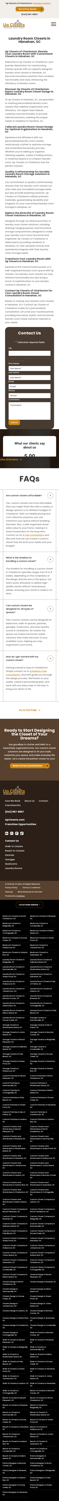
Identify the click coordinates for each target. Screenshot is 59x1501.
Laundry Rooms (13, 868)
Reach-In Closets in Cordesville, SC (11, 1449)
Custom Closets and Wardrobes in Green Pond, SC (43, 1147)
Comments (14, 399)
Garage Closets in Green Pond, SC (14, 1062)
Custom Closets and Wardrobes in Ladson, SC (14, 1174)
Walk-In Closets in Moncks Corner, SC (41, 1333)
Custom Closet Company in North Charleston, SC (42, 1210)
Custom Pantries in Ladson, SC (15, 1120)
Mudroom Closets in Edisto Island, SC (42, 931)
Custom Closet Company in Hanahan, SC (42, 1239)
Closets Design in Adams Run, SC (16, 1319)
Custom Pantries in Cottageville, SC (11, 1091)
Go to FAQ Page (28, 710)
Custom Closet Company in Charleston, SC (42, 1261)
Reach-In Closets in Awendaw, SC (38, 1442)
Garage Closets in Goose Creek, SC (41, 1055)
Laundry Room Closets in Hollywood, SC (14, 982)
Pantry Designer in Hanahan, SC (15, 1493)
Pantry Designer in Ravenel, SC (14, 1471)
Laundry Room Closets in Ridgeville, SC (14, 960)
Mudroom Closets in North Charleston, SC (14, 917)
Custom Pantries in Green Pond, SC (14, 1106)
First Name (14, 363)
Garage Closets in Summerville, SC (38, 1019)
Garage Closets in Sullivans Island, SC (15, 1048)
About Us (29, 800)
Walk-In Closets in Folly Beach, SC (13, 1362)
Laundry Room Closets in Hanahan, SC (41, 975)
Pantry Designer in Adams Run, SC (14, 1478)
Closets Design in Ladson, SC (15, 1311)
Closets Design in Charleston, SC (16, 1326)
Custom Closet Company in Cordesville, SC (15, 1268)
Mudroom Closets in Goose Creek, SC (15, 939)
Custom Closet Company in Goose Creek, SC (42, 1232)
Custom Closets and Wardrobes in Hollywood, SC (42, 1157)
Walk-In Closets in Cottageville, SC (11, 1391)
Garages (10, 859)
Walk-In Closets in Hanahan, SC (42, 1370)
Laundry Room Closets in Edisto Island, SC (14, 1011)
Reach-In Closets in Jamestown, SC (11, 1435)
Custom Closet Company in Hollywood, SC (15, 1246)
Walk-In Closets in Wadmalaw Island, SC (12, 1355)
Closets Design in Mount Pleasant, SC (40, 1275)
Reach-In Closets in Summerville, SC (11, 1413)
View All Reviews (9, 459)
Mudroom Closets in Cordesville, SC (39, 924)
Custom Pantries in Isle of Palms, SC (14, 1113)
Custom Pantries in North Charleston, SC (41, 1077)
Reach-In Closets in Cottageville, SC (38, 1449)
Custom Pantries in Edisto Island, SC (41, 1091)
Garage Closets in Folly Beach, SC (13, 1055)
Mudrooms (11, 863)
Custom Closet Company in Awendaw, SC (15, 1261)
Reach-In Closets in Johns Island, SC (41, 1435)
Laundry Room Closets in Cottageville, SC (41, 1004)
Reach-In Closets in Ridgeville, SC (38, 1406)
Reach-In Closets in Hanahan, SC (16, 1428)
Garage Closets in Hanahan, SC (42, 1062)
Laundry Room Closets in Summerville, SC (14, 968)
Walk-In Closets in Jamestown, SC (11, 1377)
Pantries (9, 855)
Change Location (42, 3)
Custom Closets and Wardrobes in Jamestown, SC (14, 1165)
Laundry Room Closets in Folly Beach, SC (43, 1011)
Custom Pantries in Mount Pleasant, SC (14, 1077)
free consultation (34, 535)
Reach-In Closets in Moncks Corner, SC (42, 1391)
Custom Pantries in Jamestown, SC (38, 1113)
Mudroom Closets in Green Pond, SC (42, 939)
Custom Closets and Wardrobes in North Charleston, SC (39, 1129)
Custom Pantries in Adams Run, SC (42, 1120)
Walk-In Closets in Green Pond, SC (14, 1370)
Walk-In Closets (14, 846)
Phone (12, 390)
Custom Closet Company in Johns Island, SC (15, 1253)
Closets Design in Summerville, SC (10, 1290)
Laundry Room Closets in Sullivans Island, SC (41, 960)
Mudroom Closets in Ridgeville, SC (12, 924)
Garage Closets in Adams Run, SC (41, 1069)
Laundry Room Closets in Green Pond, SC (14, 975)
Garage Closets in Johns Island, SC (14, 1033)
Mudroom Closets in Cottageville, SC (12, 931)
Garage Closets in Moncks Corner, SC (42, 1033)
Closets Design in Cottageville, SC (10, 1333)
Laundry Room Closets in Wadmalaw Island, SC (41, 968)
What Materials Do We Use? (30, 892)
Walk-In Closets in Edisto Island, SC (41, 1355)
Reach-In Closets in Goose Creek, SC (14, 1420)
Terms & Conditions (31, 887)
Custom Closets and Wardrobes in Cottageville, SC (42, 1192)
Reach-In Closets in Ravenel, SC (15, 1406)
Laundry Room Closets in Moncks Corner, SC (14, 997)
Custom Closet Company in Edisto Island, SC (15, 1275)
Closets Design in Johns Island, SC (40, 1304)
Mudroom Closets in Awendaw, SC (39, 953)
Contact (43, 800)
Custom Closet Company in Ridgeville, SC (42, 1217)
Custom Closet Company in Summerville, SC (42, 1224)
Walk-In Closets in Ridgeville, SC (15, 1348)
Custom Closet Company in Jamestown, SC (42, 1246)
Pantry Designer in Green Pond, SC (41, 1486)
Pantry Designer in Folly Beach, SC (40, 1478)
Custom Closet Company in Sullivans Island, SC (15, 1224)
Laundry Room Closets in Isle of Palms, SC (42, 982)
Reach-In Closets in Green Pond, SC (41, 1420)
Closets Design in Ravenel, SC (43, 1282)
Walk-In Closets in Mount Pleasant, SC (14, 1341)
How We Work (12, 800)
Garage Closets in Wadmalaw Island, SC (12, 1026)
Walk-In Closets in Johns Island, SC (41, 1377)
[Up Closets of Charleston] (16, 24)
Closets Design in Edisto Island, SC (40, 1290)
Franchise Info (13, 805)
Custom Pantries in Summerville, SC (11, 1084)
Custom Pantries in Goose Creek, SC (42, 1098)
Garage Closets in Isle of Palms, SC (41, 1026)
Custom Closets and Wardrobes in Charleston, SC (15, 1191)
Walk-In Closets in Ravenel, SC (42, 1341)
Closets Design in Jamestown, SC (10, 1304)
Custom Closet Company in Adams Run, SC (42, 1253)
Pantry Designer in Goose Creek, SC (14, 1486)
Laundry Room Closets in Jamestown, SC (14, 989)
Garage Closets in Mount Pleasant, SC (14, 1040)
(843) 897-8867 (29, 14)
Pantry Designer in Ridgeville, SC (42, 1471)
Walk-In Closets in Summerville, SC (38, 1348)
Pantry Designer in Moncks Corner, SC (14, 1464)
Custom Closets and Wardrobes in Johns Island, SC (42, 1165)
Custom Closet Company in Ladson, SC (42, 1200)
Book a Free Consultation (27, 765)
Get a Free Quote (27, 9)
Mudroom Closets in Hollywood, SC (12, 946)
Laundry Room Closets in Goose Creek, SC (14, 1019)
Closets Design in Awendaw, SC (42, 1319)
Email (12, 381)
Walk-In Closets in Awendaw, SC (43, 1384)
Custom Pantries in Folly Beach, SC (13, 1098)
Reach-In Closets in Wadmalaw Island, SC (40, 1413)
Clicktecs (20, 896)
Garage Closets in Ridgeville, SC (42, 1040)
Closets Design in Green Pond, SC (40, 1297)
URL (10, 348)
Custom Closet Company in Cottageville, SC (42, 1268)
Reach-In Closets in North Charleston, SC (41, 1399)
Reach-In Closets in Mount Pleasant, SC (14, 1399)
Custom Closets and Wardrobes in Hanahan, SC (15, 1157)
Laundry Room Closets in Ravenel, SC (41, 997)
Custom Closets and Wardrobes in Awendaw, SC (42, 1183)
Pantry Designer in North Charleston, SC (41, 1464)
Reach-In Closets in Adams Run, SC (15, 1442)
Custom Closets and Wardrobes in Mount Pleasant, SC (12, 1129)
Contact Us (12, 841)
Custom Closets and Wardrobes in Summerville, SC (42, 1138)
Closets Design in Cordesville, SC (43, 1326)
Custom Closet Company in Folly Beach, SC (15, 1232)
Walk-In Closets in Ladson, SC (16, 1383)
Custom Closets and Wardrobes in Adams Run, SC (16, 1183)
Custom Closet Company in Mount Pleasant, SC (15, 1210)
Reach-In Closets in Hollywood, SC (38, 1428)
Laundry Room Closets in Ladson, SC (41, 989)
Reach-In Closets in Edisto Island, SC (14, 1457)
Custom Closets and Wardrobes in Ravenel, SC (14, 1137)
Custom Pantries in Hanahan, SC (43, 1106)
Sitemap (9, 892)
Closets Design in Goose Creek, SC (13, 1297)
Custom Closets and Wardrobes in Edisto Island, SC (15, 1201)
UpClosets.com (15, 819)
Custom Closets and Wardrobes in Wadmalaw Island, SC (14, 1148)
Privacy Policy (11, 887)
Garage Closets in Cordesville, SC (38, 1048)
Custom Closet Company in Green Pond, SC (15, 1239)
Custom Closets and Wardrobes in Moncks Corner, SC (43, 1175)
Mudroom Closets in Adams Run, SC (15, 953)
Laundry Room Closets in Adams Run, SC (14, 1004)
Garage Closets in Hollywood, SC (11, 1069)
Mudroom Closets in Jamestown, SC (39, 946)
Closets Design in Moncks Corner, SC (41, 1312)
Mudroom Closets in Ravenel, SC (43, 917)
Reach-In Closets (14, 850)
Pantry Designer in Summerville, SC (38, 1457)
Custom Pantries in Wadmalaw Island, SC (40, 1084)
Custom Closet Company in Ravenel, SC (15, 1217)
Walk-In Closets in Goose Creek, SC (41, 1362)
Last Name (14, 372)
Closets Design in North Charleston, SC (13, 1283)
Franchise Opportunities (20, 824)
